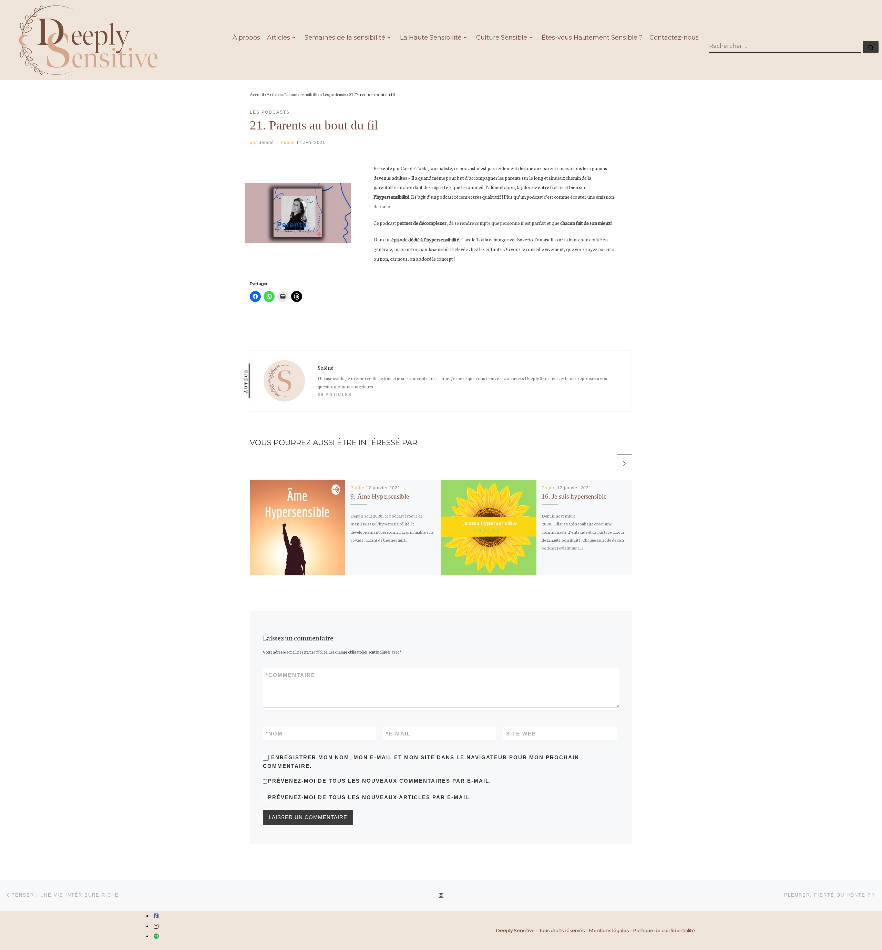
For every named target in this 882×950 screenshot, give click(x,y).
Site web (521, 734)
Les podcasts (334, 94)
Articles (274, 94)
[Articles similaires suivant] (624, 462)
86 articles (335, 394)
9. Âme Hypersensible (379, 496)
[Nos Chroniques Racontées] (156, 936)
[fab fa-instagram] (156, 926)
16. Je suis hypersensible (574, 496)
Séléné (266, 142)
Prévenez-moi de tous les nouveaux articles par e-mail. (369, 797)
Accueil (257, 94)
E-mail (398, 734)
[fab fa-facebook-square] (156, 916)
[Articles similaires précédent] (608, 462)
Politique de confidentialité (664, 930)
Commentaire (290, 675)
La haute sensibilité (302, 94)
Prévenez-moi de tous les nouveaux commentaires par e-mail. (379, 781)
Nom (274, 734)
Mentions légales (609, 930)
